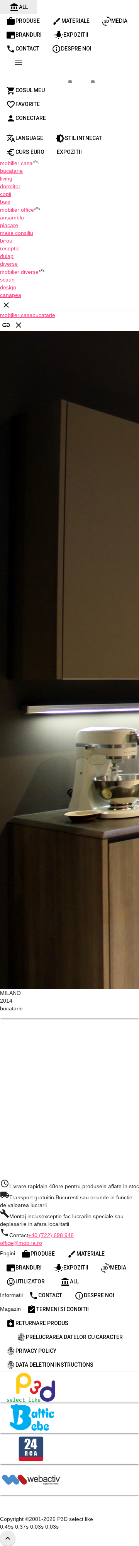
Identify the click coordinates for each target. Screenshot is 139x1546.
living (6, 178)
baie (5, 202)
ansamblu (12, 217)
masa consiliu (16, 233)
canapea (10, 295)
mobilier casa (16, 315)
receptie (10, 248)
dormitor (10, 186)
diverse (9, 264)
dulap (7, 256)
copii (5, 194)
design (8, 287)
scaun (7, 279)
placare (9, 225)
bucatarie (11, 171)
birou (6, 241)
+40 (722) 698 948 (51, 1235)
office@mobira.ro (21, 1243)
